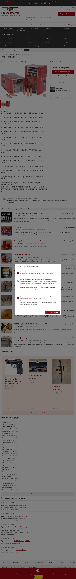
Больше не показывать (52, 312)
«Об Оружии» (35, 281)
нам (54, 300)
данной (29, 298)
